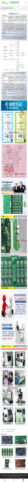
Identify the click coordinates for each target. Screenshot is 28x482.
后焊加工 (17, 13)
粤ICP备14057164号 (14, 476)
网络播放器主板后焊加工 (21, 457)
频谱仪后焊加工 (7, 468)
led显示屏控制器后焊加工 (21, 468)
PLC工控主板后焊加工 (10, 429)
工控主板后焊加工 (9, 431)
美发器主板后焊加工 (7, 457)
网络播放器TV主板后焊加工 (7, 445)
